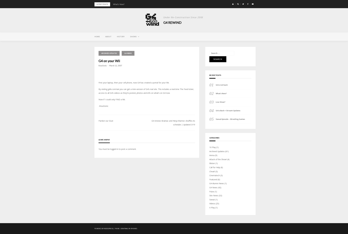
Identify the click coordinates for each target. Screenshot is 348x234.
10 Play (212, 147)
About (108, 36)
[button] (233, 4)
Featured (213, 179)
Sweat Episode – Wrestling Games (230, 119)
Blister (212, 163)
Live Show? (220, 102)
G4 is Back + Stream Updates (228, 110)
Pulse (211, 191)
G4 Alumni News (216, 183)
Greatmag (124, 229)
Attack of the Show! (218, 159)
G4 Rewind (172, 22)
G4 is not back (222, 85)
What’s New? (118, 4)
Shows (133, 36)
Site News (213, 195)
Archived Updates (109, 53)
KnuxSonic (103, 66)
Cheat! (212, 171)
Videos (212, 203)
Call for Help (214, 167)
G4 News (128, 53)
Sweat (212, 199)
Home (97, 36)
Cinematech (214, 175)
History (121, 36)
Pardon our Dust (106, 121)
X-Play (212, 207)
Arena (212, 155)
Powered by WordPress (103, 229)
